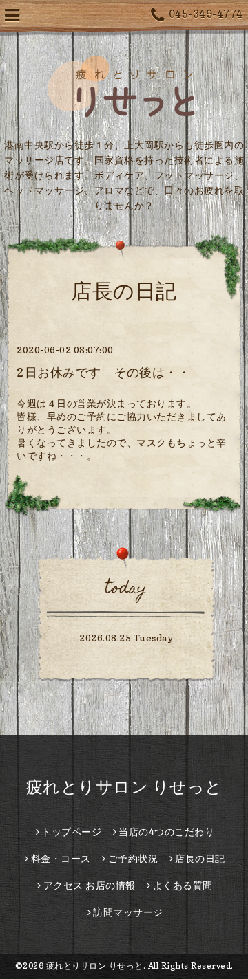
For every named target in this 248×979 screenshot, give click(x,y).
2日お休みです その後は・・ (103, 372)
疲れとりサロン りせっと (124, 787)
